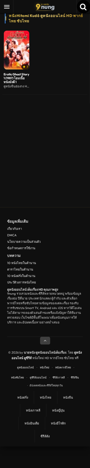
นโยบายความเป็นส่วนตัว (24, 241)
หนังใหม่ (44, 367)
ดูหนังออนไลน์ (25, 367)
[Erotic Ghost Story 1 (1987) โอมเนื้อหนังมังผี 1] (16, 50)
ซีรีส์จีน (75, 377)
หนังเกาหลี (33, 410)
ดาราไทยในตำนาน (20, 269)
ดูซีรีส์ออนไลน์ (38, 377)
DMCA (12, 235)
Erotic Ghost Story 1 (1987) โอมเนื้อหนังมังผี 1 (16, 78)
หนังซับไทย (17, 377)
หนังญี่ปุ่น (58, 410)
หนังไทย (45, 397)
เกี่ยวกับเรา (14, 229)
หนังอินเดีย (31, 423)
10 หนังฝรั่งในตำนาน (21, 276)
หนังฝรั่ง (22, 397)
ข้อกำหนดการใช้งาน (21, 248)
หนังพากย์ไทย (63, 367)
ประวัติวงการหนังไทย (21, 282)
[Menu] (6, 6)
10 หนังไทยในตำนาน (21, 263)
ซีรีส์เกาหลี (59, 377)
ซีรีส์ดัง (45, 436)
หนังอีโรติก (58, 423)
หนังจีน (68, 397)
